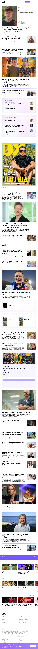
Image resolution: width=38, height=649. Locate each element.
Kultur (6, 119)
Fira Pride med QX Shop (10, 108)
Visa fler (6, 134)
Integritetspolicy (22, 623)
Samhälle (3, 616)
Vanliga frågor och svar (23, 619)
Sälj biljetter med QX (6, 309)
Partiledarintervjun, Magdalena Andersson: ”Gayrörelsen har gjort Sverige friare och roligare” (15, 131)
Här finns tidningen (22, 622)
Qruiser (3, 622)
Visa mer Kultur (32, 595)
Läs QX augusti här (5, 187)
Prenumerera (21, 625)
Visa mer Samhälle (32, 562)
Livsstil (6, 124)
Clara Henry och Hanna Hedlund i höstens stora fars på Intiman (15, 104)
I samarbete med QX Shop (9, 107)
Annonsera (21, 616)
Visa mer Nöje (33, 578)
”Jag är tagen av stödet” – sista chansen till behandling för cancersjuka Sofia (14, 126)
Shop (3, 623)
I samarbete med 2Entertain (9, 102)
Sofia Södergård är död (10, 120)
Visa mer (33, 301)
